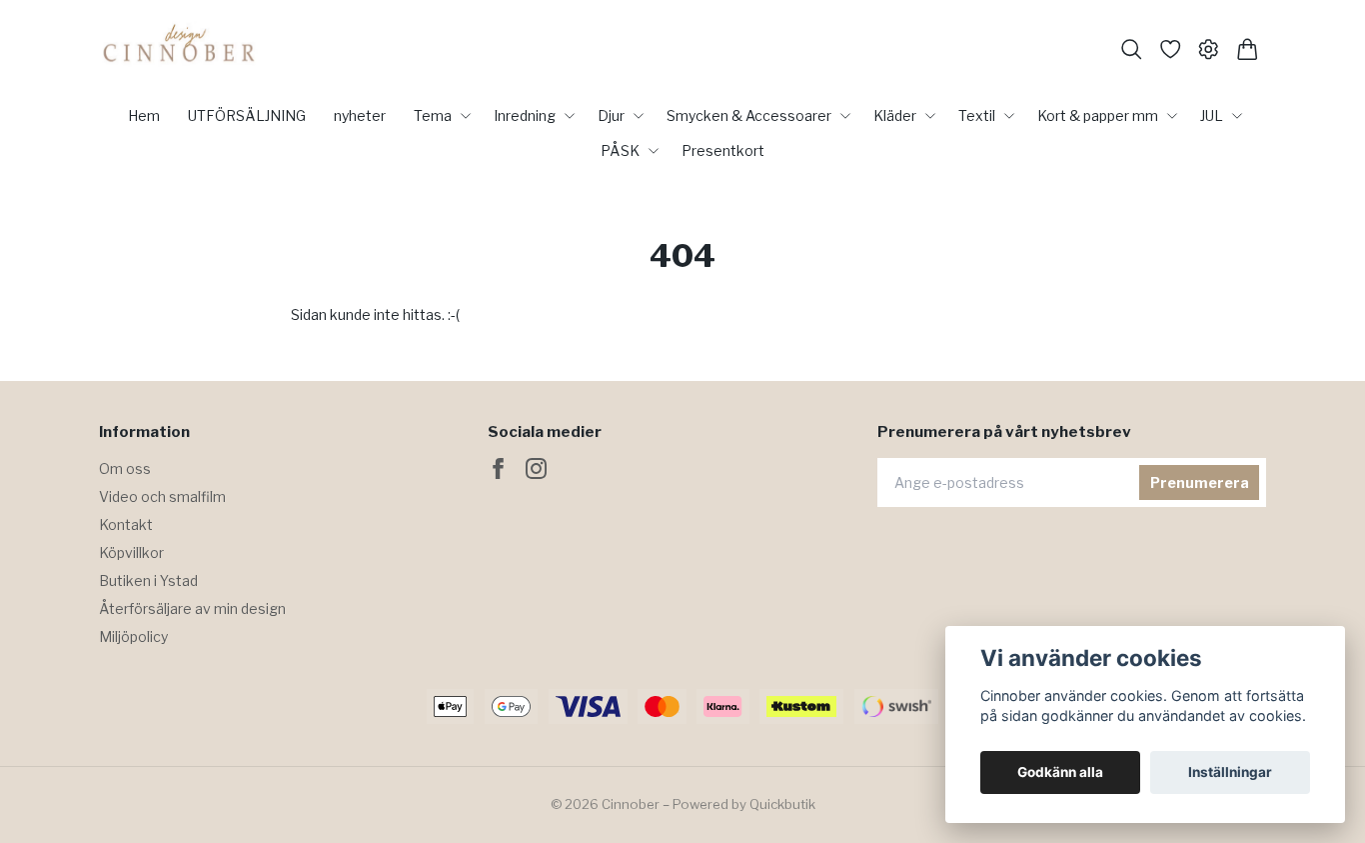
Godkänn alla (1060, 772)
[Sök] (1131, 49)
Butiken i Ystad (148, 580)
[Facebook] (498, 468)
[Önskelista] (1170, 49)
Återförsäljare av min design (192, 608)
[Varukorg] (1247, 49)
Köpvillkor (131, 552)
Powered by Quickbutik (744, 804)
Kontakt (126, 524)
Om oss (125, 468)
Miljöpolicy (133, 636)
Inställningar (1230, 772)
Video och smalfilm (162, 496)
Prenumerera (1199, 482)
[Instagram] (536, 468)
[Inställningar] (1208, 49)
